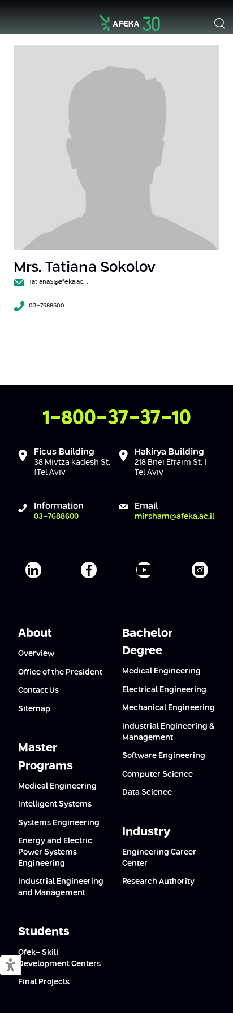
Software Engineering (163, 756)
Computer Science (157, 774)
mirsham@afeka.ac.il (174, 517)
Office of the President (60, 672)
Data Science (147, 792)
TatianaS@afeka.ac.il (58, 282)
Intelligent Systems (55, 804)
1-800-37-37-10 (116, 418)
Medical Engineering (57, 786)
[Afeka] (130, 23)
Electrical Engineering (164, 690)
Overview (36, 654)
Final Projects (44, 982)
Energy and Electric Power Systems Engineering (55, 852)
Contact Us (38, 690)
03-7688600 (46, 306)
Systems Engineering (59, 823)
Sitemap (34, 709)
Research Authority (158, 882)
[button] (10, 965)
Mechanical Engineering (168, 708)
